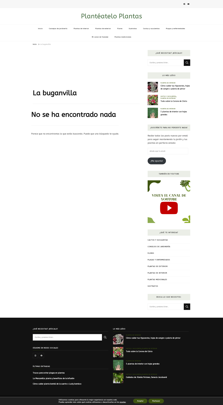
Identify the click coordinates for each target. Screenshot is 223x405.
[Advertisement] (86, 69)
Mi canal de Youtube (100, 37)
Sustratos (133, 28)
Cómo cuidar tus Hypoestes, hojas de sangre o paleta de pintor (175, 87)
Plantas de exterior (103, 28)
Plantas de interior (81, 28)
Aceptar (140, 401)
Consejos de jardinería (58, 28)
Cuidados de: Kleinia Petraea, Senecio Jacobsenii (146, 377)
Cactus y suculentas (151, 28)
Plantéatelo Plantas (111, 16)
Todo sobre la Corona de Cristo (174, 101)
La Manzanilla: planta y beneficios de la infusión (53, 378)
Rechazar (156, 401)
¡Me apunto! (157, 161)
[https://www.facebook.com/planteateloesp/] (41, 355)
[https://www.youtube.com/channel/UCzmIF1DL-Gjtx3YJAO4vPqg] (35, 355)
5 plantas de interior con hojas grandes (174, 113)
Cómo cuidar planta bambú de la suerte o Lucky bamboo (57, 384)
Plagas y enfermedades (175, 28)
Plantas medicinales (123, 37)
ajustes (123, 402)
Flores (119, 28)
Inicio (40, 28)
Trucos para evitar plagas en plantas (49, 373)
